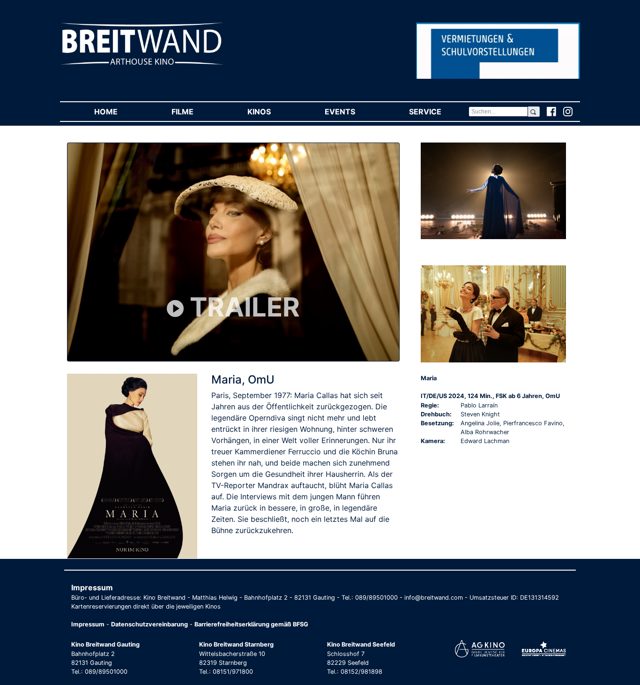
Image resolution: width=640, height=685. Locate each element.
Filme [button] (195, 111)
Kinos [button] (272, 111)
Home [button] (119, 111)
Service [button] (438, 111)
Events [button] (353, 111)
